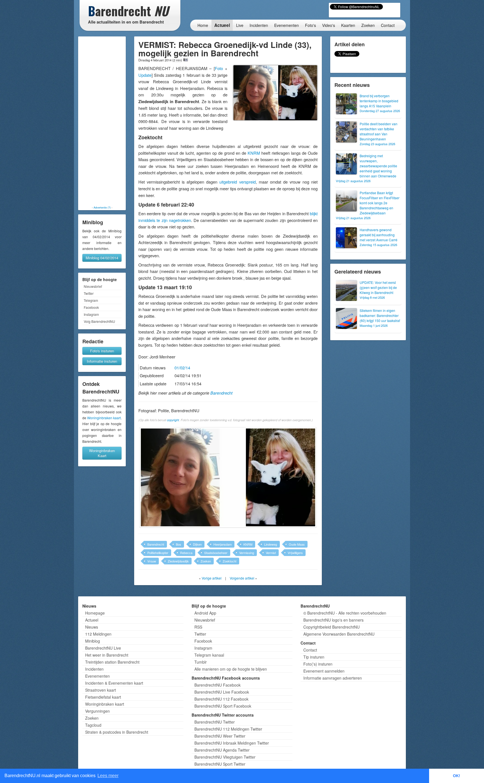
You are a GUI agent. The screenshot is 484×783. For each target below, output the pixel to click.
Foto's (310, 25)
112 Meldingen (98, 634)
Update (145, 75)
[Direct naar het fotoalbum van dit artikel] (186, 60)
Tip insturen (313, 657)
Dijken (197, 544)
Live (239, 25)
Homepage (95, 613)
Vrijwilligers (295, 552)
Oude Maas (297, 544)
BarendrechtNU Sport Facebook (222, 706)
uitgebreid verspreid (237, 182)
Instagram (91, 314)
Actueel (222, 25)
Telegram (91, 300)
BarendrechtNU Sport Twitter (219, 764)
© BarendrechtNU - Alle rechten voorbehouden (344, 613)
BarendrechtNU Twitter (214, 722)
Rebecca (186, 552)
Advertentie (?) (102, 207)
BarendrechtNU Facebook (217, 685)
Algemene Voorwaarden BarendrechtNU (338, 634)
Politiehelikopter (157, 552)
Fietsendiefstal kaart (103, 697)
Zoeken (368, 25)
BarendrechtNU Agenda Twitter (222, 750)
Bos (178, 544)
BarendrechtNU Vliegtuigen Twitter (224, 757)
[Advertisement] (102, 121)
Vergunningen (97, 711)
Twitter (89, 293)
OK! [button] (456, 775)
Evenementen (286, 25)
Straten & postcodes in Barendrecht (116, 732)
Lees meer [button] (107, 775)
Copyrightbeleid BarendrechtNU (331, 627)
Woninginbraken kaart (104, 417)
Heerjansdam (222, 544)
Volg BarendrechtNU (99, 321)
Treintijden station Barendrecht (112, 662)
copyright (173, 420)
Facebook (91, 307)
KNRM (254, 153)
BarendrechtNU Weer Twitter (219, 736)
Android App (205, 613)
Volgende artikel (242, 578)
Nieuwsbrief (93, 286)
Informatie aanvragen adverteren (332, 678)
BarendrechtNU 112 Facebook (221, 699)
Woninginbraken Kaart (102, 453)
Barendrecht (221, 393)
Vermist (271, 552)
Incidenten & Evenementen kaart (114, 683)
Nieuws (91, 627)
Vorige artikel (212, 578)
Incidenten (259, 25)
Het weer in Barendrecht (106, 655)
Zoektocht (229, 561)
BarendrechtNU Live (103, 648)
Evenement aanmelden (324, 671)
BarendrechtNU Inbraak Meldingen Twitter (231, 743)
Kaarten (348, 25)
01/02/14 (182, 367)
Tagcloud (93, 725)
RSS (198, 627)
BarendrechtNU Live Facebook (221, 692)
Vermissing (246, 552)
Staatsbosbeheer (215, 552)
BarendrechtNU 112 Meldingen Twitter (228, 729)
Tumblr (200, 662)
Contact (388, 25)
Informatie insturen (102, 361)
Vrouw (151, 561)
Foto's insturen (102, 350)
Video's (328, 25)
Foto (219, 68)
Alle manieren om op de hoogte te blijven (230, 669)
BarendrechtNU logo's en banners (333, 620)
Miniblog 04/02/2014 (102, 257)
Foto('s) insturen (317, 664)
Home (202, 25)
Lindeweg (270, 544)
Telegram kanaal (209, 655)
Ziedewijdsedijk (178, 561)
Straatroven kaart (100, 690)
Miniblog (92, 641)
